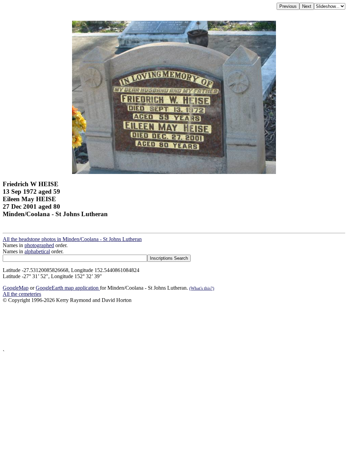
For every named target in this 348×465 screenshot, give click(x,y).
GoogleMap (16, 288)
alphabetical (37, 251)
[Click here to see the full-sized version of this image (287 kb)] (174, 172)
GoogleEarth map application (68, 288)
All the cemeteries (22, 294)
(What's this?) (201, 288)
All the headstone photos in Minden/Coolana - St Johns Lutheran (72, 239)
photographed (39, 245)
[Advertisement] (174, 326)
